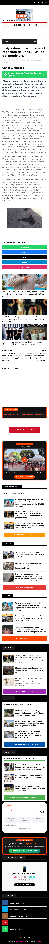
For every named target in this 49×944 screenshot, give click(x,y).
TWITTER (14, 910)
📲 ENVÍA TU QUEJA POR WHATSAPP (24, 851)
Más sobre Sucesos (24, 587)
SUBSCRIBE (24, 923)
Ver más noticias (24, 430)
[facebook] (34, 2)
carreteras (27, 60)
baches (19, 60)
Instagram (24, 267)
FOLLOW (23, 910)
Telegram (24, 262)
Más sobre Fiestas (24, 639)
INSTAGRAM (15, 916)
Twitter (25, 257)
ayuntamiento (10, 60)
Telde (14, 62)
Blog (39, 941)
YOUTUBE (14, 923)
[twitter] (38, 2)
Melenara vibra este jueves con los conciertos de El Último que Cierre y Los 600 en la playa (23, 343)
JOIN (23, 929)
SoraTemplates (21, 941)
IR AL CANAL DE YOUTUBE (24, 477)
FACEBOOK (14, 903)
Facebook (24, 252)
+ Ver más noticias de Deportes (24, 797)
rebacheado (37, 60)
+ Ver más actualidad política (24, 744)
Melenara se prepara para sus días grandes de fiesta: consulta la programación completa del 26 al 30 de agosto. (23, 294)
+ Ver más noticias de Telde (24, 535)
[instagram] (46, 2)
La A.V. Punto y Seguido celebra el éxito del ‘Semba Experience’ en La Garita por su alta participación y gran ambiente (23, 319)
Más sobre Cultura (24, 692)
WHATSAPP (15, 929)
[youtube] (42, 2)
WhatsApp (24, 247)
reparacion (7, 62)
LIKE (22, 903)
